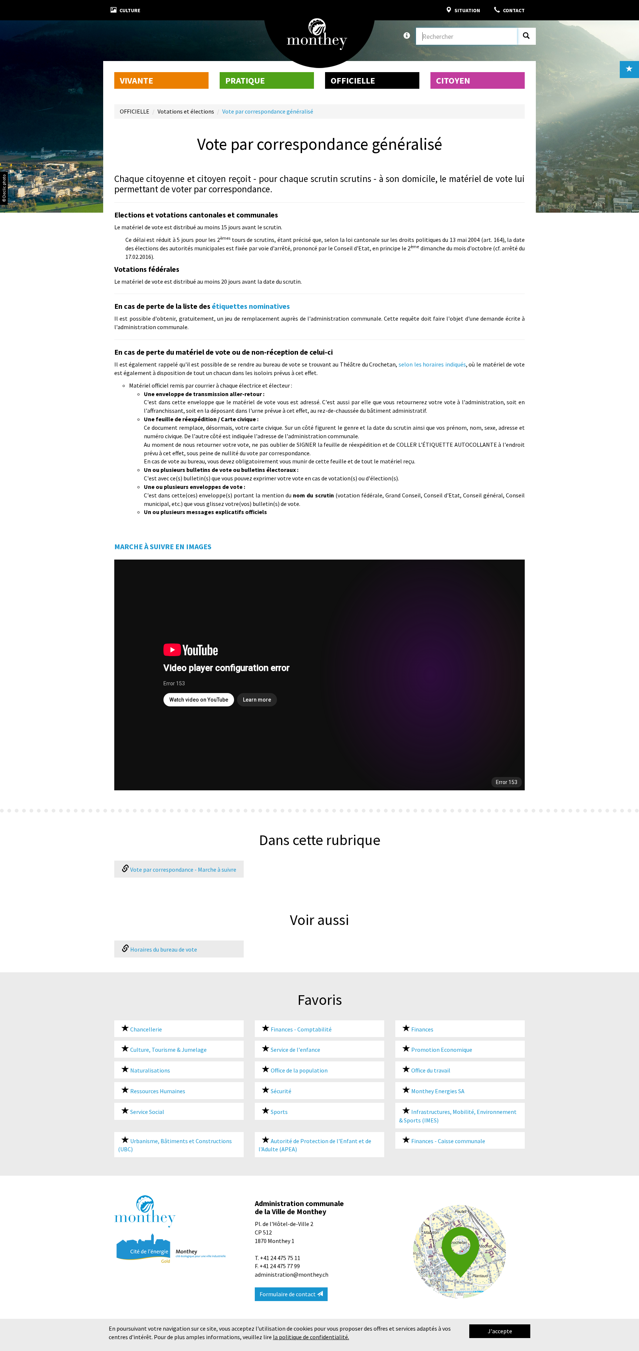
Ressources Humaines (157, 1091)
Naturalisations (149, 1070)
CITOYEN (453, 80)
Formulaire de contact (288, 1294)
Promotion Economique (441, 1049)
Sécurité (280, 1091)
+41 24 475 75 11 (280, 1258)
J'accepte (500, 1331)
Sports (279, 1111)
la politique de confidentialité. (311, 1337)
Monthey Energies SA (437, 1091)
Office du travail (430, 1070)
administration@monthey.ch (291, 1274)
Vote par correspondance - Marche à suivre (182, 869)
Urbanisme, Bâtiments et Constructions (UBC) (175, 1145)
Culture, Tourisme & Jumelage (168, 1049)
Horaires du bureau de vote (163, 949)
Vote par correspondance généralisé (267, 111)
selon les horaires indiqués (432, 364)
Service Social (146, 1111)
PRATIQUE (245, 80)
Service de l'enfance (295, 1049)
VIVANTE (136, 80)
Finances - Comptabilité (301, 1029)
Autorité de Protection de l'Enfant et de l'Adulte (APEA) (314, 1145)
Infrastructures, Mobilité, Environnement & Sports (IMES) (458, 1116)
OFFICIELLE (353, 80)
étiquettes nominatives (251, 306)
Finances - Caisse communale (447, 1141)
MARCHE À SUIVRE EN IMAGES (163, 546)
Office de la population (299, 1070)
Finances (421, 1029)
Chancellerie (145, 1029)
